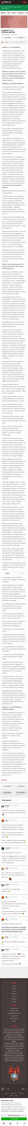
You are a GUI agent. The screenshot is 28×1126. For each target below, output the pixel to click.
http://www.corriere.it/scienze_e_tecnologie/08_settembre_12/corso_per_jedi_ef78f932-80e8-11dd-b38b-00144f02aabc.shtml (14, 929)
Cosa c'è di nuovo (14, 1010)
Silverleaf (7, 848)
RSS (17, 1095)
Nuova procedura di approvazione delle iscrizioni (11, 7)
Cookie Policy (4, 1111)
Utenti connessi (14, 1018)
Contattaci (21, 1093)
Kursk (6, 42)
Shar (6, 820)
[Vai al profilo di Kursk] (2, 42)
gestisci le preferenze (18, 1111)
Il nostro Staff (14, 1015)
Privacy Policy (14, 1093)
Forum (14, 991)
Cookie (11, 1095)
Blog (14, 996)
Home (14, 986)
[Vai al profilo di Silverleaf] (2, 848)
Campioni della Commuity (14, 1013)
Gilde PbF (14, 993)
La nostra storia (14, 1008)
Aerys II (7, 805)
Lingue (6, 1093)
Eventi (14, 1020)
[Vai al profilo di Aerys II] (2, 806)
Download (14, 998)
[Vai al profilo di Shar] (2, 820)
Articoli (14, 988)
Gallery (14, 1001)
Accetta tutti (15, 1119)
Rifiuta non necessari (14, 1115)
